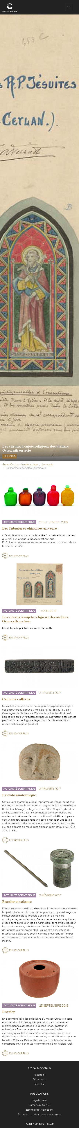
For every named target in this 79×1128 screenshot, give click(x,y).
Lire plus (10, 456)
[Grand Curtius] (9, 7)
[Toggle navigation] (68, 7)
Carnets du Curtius (40, 1104)
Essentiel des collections (39, 1109)
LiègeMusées (39, 1100)
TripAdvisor (39, 1079)
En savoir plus (19, 556)
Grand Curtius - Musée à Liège (20, 464)
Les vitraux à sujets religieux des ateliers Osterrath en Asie (35, 448)
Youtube (39, 1084)
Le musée (47, 464)
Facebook (39, 1074)
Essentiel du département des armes (39, 1114)
